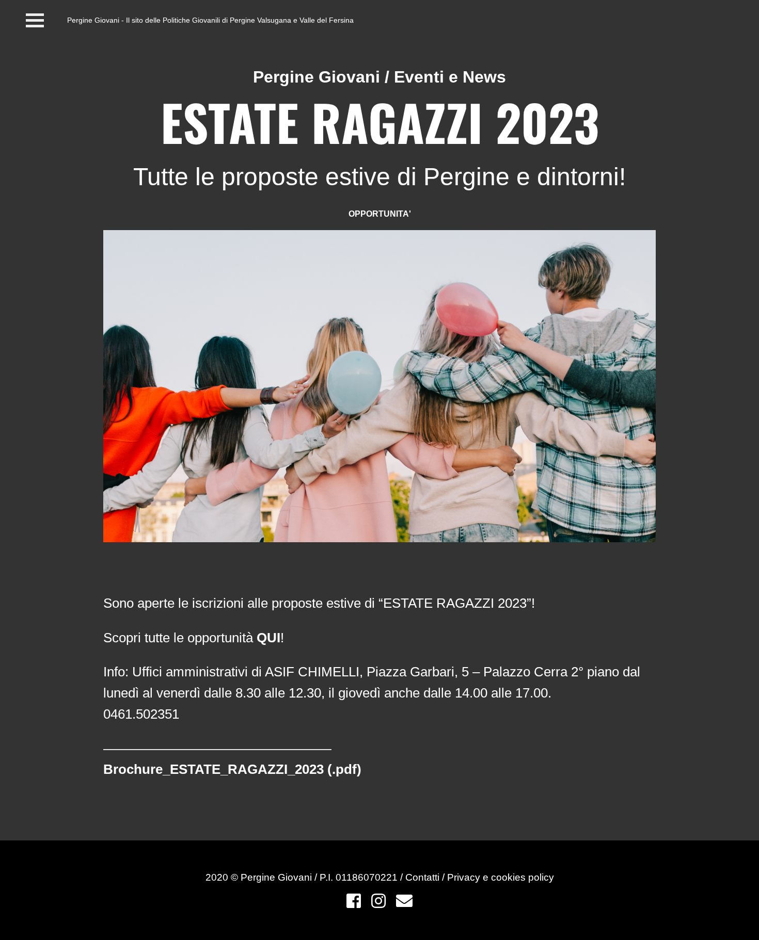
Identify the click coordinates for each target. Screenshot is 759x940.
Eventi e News (450, 77)
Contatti (423, 877)
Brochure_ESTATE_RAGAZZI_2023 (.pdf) (232, 769)
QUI (268, 637)
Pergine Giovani (316, 77)
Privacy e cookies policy (500, 877)
